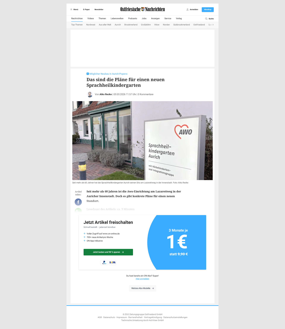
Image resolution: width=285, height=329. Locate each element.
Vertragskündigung (153, 317)
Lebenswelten (117, 18)
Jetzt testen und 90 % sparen (106, 252)
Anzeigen (155, 18)
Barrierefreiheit (135, 317)
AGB (100, 317)
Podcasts (132, 18)
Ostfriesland (199, 24)
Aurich (118, 24)
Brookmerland (130, 24)
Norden (166, 24)
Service (167, 18)
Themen (102, 18)
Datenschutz (109, 317)
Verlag (179, 18)
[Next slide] (210, 25)
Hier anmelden (142, 278)
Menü (75, 9)
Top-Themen (77, 24)
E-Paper (86, 9)
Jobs (144, 18)
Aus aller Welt (105, 24)
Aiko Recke (106, 94)
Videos (90, 18)
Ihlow (156, 24)
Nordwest (90, 24)
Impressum (122, 317)
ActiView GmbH (156, 320)
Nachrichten (77, 18)
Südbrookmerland (181, 24)
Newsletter (99, 9)
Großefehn (146, 24)
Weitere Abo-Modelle (140, 288)
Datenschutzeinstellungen (175, 317)
